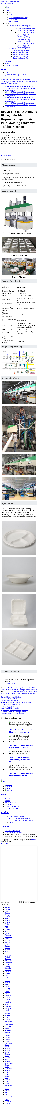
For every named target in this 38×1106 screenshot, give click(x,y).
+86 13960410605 (7, 3)
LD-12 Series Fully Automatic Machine (21, 820)
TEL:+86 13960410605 (12, 831)
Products (11, 822)
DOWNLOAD (10, 683)
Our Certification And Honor (18, 18)
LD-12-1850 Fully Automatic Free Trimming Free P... (21, 774)
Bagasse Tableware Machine (10, 701)
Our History (13, 19)
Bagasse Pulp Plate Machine (10, 699)
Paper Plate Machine (7, 706)
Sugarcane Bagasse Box (20, 52)
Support (7, 63)
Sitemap (33, 840)
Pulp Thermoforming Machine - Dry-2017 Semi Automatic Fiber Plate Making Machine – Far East (19, 689)
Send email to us (6, 155)
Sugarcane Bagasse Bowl (21, 54)
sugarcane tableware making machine (13, 713)
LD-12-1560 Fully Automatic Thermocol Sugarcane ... (21, 731)
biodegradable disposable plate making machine (16, 702)
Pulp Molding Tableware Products (20, 49)
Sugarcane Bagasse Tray (21, 58)
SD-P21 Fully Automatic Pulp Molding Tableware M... (19, 759)
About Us (12, 14)
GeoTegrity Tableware (12, 65)
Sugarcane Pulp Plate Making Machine (13, 712)
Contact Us (8, 62)
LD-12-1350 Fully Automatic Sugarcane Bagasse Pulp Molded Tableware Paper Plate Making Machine (19, 692)
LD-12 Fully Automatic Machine (23, 30)
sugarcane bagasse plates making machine (14, 710)
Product (7, 801)
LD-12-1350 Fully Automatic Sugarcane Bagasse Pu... (21, 746)
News (7, 60)
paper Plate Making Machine (10, 708)
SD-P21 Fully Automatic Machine (24, 29)
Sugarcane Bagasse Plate (21, 51)
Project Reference (14, 21)
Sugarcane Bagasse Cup (20, 56)
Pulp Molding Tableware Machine (20, 25)
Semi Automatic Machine (21, 27)
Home (7, 10)
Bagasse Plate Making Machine (11, 697)
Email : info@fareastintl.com (10, 2)
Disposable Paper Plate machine (11, 704)
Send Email (4, 843)
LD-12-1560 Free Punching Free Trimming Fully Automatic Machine (26, 39)
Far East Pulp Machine (12, 806)
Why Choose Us (14, 16)
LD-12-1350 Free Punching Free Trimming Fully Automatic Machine (26, 34)
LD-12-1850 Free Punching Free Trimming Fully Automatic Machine (26, 45)
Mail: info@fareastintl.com (13, 832)
